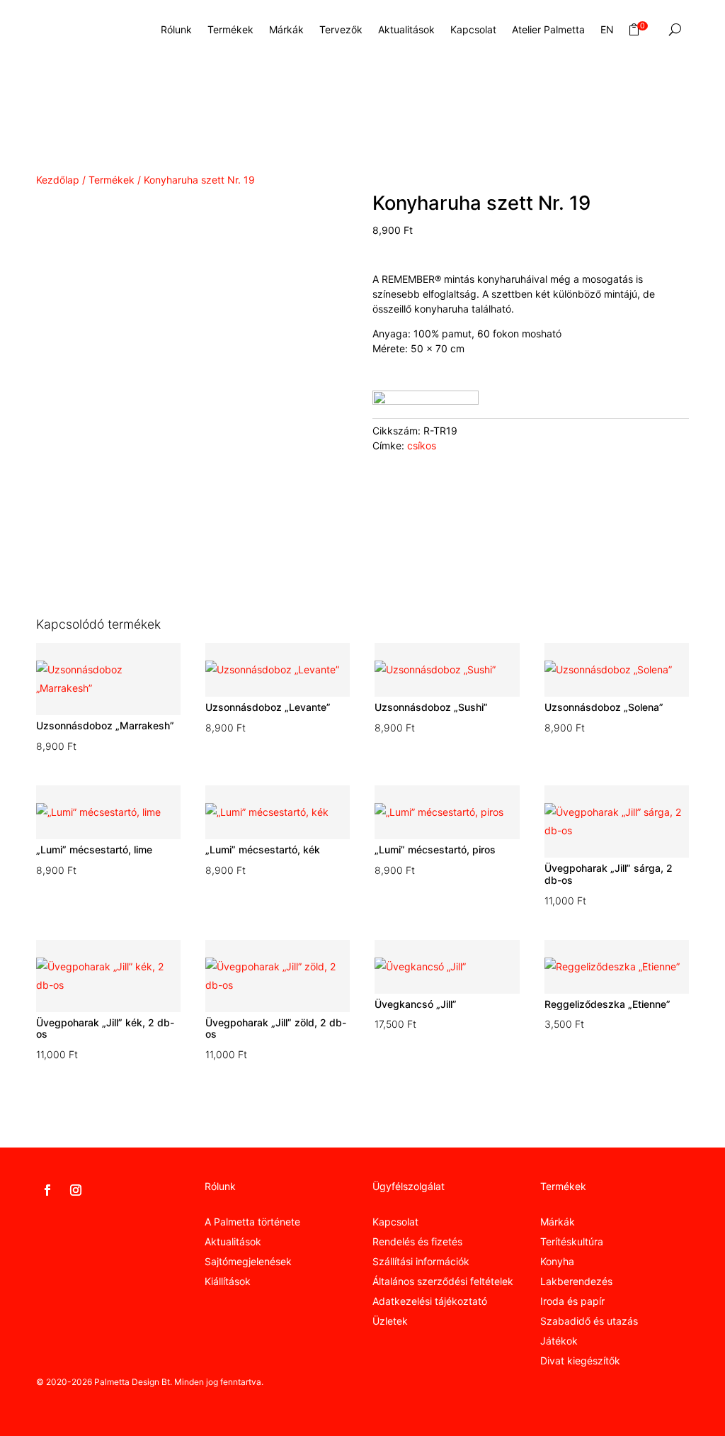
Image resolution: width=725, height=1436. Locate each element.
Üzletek (390, 1321)
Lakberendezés (576, 1281)
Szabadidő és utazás (589, 1321)
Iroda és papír (572, 1301)
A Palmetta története (252, 1222)
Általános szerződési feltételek (442, 1281)
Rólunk (176, 29)
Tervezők (340, 29)
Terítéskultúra (571, 1241)
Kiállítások (228, 1281)
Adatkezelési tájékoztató (429, 1301)
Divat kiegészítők (580, 1360)
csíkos (421, 445)
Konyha (557, 1261)
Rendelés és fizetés (417, 1241)
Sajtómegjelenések (248, 1261)
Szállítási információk (420, 1261)
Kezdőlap (57, 180)
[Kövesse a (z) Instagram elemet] (75, 1190)
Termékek (230, 29)
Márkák (286, 29)
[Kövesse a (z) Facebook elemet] (47, 1190)
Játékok (559, 1341)
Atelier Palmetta (548, 29)
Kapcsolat (473, 29)
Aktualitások (406, 29)
